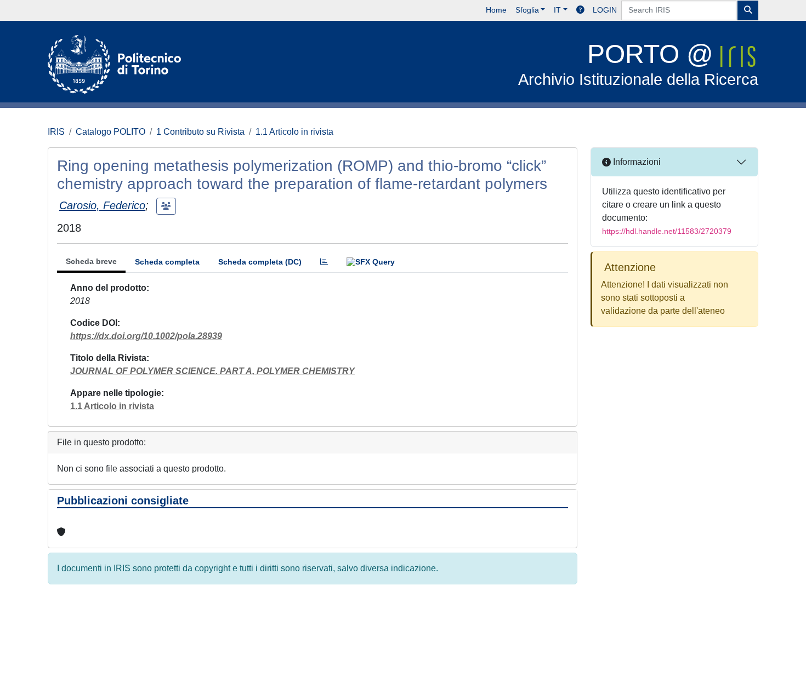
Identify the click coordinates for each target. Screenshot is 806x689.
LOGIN (605, 9)
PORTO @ (638, 63)
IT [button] (557, 9)
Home (496, 9)
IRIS (56, 131)
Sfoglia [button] (527, 9)
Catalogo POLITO (110, 131)
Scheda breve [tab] (91, 261)
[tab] (324, 262)
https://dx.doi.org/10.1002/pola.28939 (146, 336)
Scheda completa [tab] (167, 261)
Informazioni (636, 161)
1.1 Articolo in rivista (294, 131)
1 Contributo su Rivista (200, 131)
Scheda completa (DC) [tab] (260, 261)
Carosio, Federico (102, 205)
